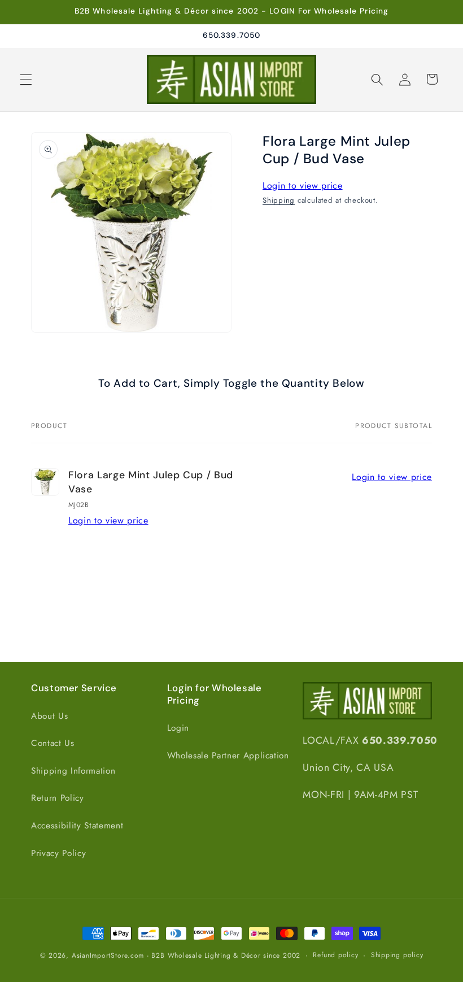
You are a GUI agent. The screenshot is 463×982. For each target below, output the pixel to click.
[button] (26, 79)
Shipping (279, 200)
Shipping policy (397, 955)
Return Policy (57, 798)
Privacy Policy (58, 853)
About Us (49, 716)
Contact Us (53, 743)
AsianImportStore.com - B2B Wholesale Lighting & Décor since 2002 (186, 955)
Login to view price (303, 185)
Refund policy (335, 955)
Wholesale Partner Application (228, 755)
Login (178, 728)
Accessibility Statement (77, 825)
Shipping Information (73, 771)
